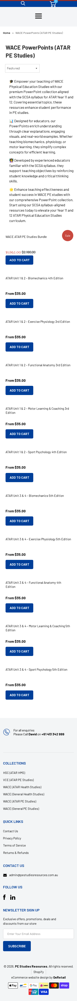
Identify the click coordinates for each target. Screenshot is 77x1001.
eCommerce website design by (32, 977)
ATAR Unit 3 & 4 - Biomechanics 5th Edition (35, 495)
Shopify (38, 972)
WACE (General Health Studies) (23, 794)
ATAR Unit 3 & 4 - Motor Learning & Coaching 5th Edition (38, 628)
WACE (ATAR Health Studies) (22, 787)
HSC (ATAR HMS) (14, 773)
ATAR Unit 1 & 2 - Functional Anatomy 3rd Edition (38, 365)
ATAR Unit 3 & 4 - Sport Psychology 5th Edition (36, 669)
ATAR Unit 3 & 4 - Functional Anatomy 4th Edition (33, 584)
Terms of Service (14, 845)
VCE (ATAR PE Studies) (18, 780)
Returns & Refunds (16, 853)
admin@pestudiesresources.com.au (33, 875)
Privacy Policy (12, 838)
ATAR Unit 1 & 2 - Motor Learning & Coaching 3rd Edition (37, 410)
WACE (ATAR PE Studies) (19, 801)
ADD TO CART (19, 303)
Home (6, 32)
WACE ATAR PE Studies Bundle (26, 237)
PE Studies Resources (31, 966)
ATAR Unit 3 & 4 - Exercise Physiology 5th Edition (38, 539)
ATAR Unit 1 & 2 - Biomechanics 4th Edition (34, 278)
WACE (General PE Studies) (21, 808)
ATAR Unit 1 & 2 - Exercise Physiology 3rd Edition (38, 321)
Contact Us (10, 831)
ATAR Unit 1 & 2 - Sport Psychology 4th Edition (36, 452)
